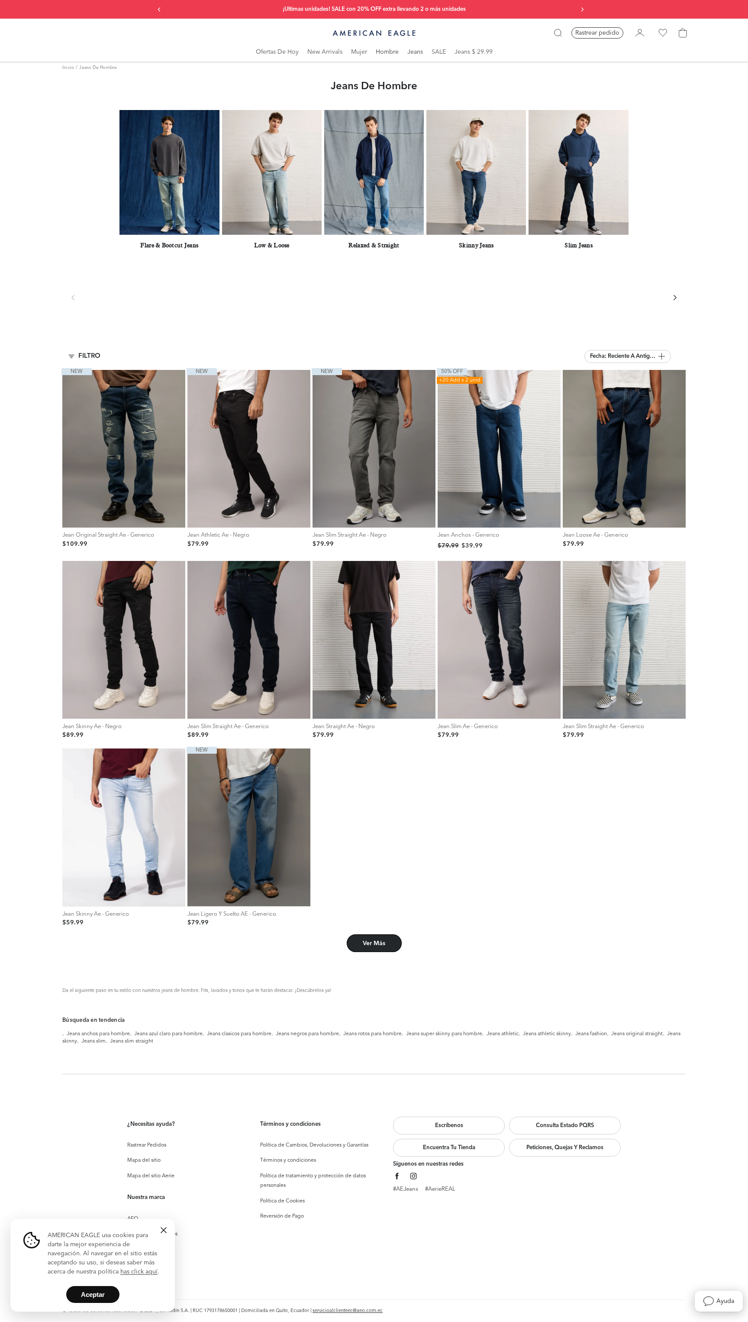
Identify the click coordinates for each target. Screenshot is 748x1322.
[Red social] (397, 1176)
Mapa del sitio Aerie (150, 1176)
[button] (627, 356)
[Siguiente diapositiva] (582, 9)
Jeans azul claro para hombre (168, 1034)
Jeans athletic (503, 1034)
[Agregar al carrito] (71, 518)
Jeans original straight (637, 1034)
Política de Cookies (282, 1201)
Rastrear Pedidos (146, 1145)
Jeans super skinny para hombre (444, 1034)
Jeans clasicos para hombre (239, 1034)
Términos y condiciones (288, 1160)
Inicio (68, 67)
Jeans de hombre (98, 67)
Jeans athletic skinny (547, 1034)
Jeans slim (93, 1041)
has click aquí (139, 1272)
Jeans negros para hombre (307, 1034)
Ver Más (374, 943)
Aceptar (93, 1294)
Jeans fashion (591, 1034)
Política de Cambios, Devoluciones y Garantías (314, 1145)
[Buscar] (557, 32)
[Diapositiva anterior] (159, 9)
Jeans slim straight (131, 1041)
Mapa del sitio (144, 1160)
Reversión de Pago (282, 1216)
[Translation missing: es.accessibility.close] (163, 1230)
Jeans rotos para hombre (372, 1034)
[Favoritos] (662, 32)
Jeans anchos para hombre (98, 1034)
